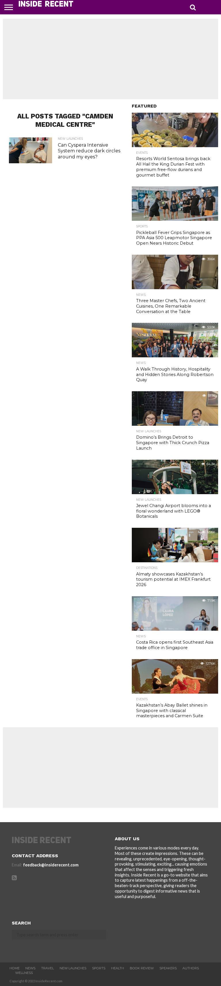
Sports (98, 968)
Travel (47, 968)
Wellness (24, 973)
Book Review (142, 968)
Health (117, 968)
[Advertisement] (110, 59)
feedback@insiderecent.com (51, 864)
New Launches (73, 968)
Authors (190, 968)
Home (14, 968)
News (30, 968)
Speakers (168, 968)
